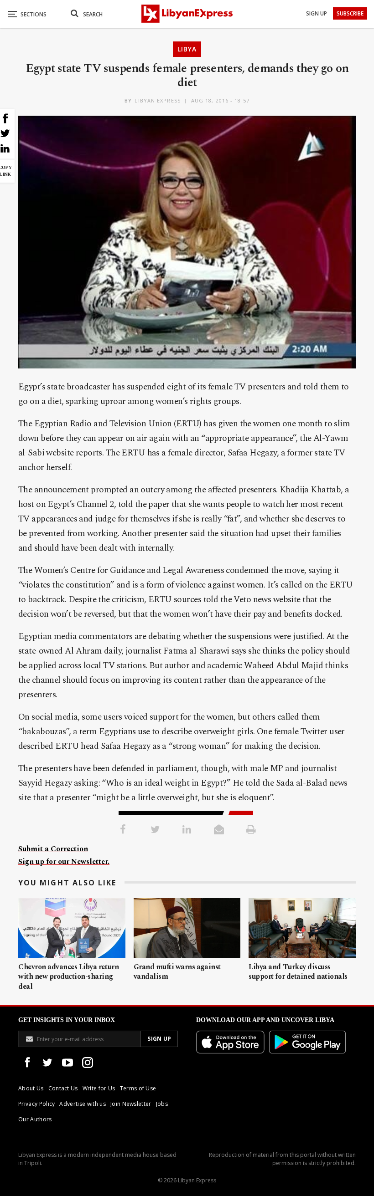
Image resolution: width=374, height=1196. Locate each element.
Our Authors (35, 1119)
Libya (187, 49)
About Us (31, 1088)
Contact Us (63, 1088)
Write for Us (99, 1088)
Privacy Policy (36, 1104)
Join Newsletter (130, 1104)
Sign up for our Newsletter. (63, 861)
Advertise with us (82, 1104)
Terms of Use (138, 1088)
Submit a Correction (53, 848)
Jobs (162, 1104)
